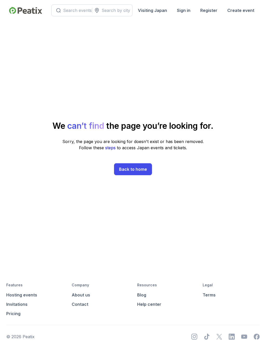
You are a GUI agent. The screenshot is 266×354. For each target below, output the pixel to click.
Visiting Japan (152, 10)
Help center (149, 304)
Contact (80, 304)
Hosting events (21, 295)
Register (208, 10)
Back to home (133, 169)
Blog (141, 295)
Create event (240, 10)
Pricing (13, 313)
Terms (209, 295)
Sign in (183, 10)
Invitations (17, 304)
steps (111, 147)
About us (81, 295)
